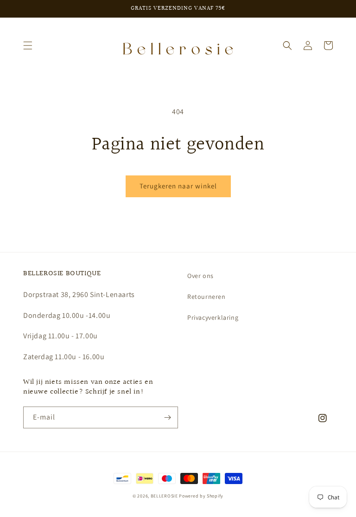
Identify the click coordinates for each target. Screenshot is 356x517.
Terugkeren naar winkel (178, 185)
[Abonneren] (167, 417)
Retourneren (206, 296)
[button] (28, 45)
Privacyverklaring (212, 317)
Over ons (200, 275)
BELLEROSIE (165, 496)
